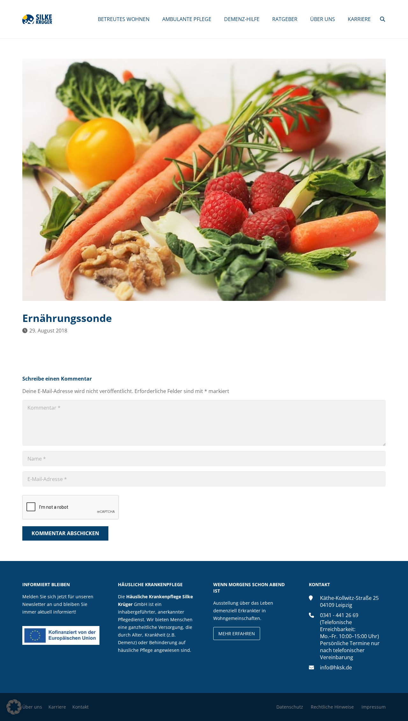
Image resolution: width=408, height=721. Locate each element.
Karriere (57, 707)
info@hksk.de (336, 667)
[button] (382, 19)
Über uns (32, 707)
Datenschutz (289, 707)
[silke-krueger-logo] (37, 19)
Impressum (373, 707)
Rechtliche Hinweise (332, 707)
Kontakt (80, 707)
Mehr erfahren (236, 633)
